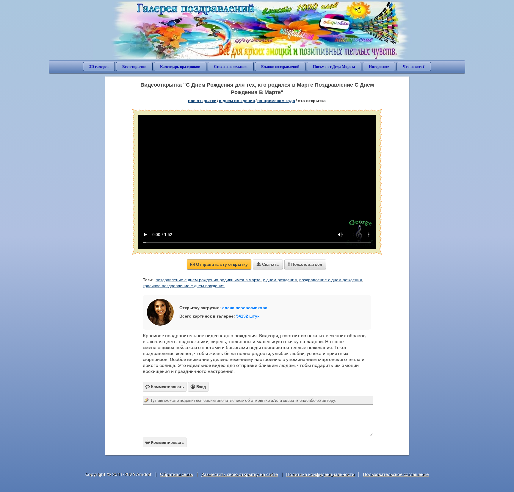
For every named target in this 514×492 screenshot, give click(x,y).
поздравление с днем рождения (330, 279)
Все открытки (134, 66)
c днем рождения (237, 100)
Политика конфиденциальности (320, 474)
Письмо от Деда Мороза (334, 66)
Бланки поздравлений (280, 66)
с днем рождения (280, 279)
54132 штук (247, 316)
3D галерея (99, 66)
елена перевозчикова (244, 307)
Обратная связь (176, 474)
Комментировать (164, 442)
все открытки (202, 100)
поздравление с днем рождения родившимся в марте (208, 279)
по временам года (276, 100)
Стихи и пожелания (230, 66)
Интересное (379, 66)
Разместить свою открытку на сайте (239, 474)
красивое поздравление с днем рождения (184, 285)
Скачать (268, 264)
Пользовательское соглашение (396, 474)
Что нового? (414, 66)
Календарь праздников (180, 66)
